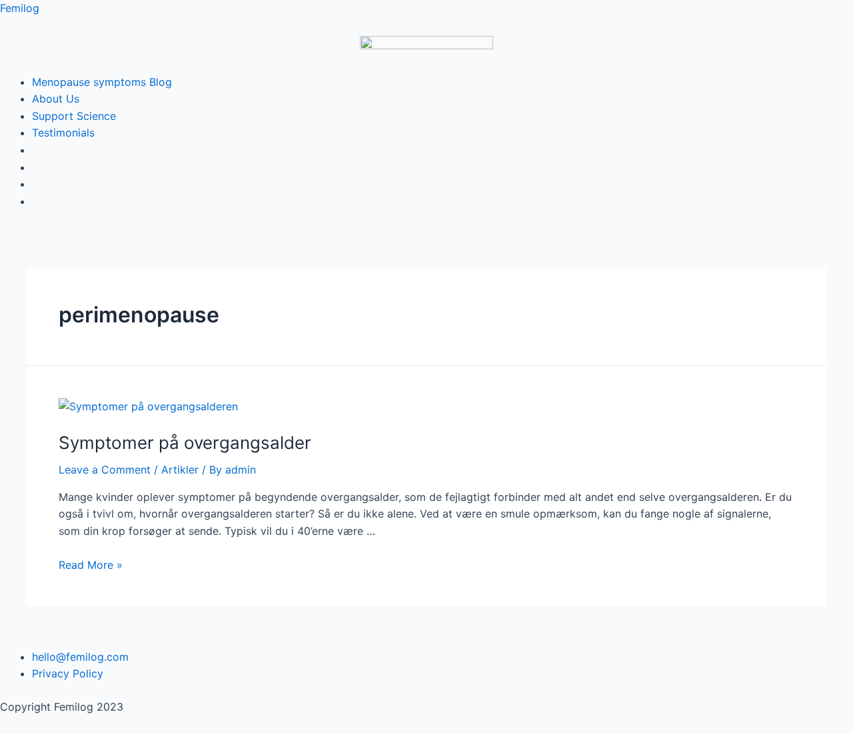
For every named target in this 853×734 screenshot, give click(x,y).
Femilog (19, 8)
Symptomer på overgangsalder (185, 442)
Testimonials (63, 132)
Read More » (91, 564)
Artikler (180, 469)
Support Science (74, 116)
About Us (55, 98)
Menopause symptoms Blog (102, 82)
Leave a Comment (105, 469)
